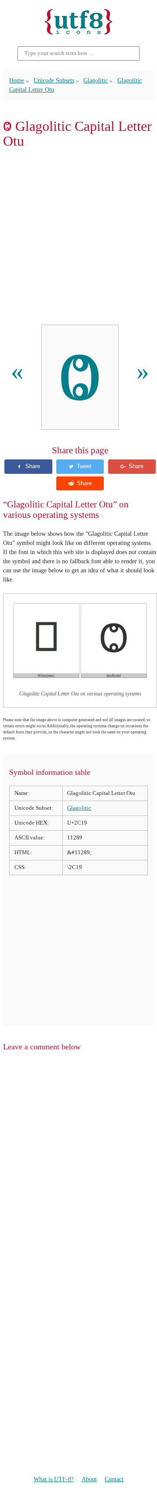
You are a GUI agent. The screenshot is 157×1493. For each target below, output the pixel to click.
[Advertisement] (78, 236)
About (89, 1479)
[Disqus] (78, 1169)
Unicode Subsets (54, 80)
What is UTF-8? (54, 1479)
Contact (114, 1479)
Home (16, 80)
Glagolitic (95, 80)
